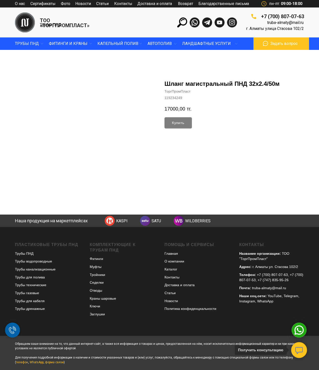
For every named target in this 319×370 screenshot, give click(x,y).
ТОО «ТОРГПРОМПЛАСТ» (64, 22)
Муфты (95, 267)
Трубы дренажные (30, 309)
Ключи (95, 306)
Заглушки (97, 314)
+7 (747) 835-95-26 (273, 280)
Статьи (102, 3)
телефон (22, 362)
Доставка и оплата (154, 3)
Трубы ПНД (51, 24)
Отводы (96, 290)
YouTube (275, 296)
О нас (20, 3)
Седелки (97, 282)
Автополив (160, 43)
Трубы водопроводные (33, 261)
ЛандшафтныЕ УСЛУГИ (206, 43)
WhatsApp (265, 301)
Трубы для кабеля (30, 301)
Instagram (247, 301)
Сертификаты (43, 3)
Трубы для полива (30, 277)
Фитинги (96, 259)
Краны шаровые (103, 298)
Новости (83, 3)
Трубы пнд (27, 43)
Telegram (291, 296)
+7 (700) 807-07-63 (282, 16)
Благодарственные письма (223, 3)
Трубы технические (30, 285)
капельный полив (117, 43)
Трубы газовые (27, 293)
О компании (174, 261)
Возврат (185, 3)
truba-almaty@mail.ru (285, 22)
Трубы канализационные (35, 269)
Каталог (170, 269)
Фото (65, 3)
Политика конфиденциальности (190, 309)
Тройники (97, 275)
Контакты (123, 3)
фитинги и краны (68, 43)
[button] (265, 43)
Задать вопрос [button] (284, 43)
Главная (171, 253)
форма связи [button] (54, 362)
